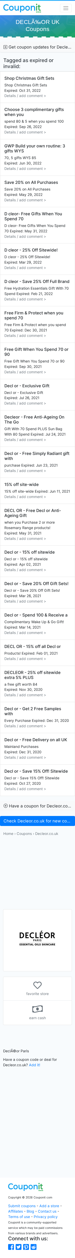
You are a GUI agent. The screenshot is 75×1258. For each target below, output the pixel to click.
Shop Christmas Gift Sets (29, 87)
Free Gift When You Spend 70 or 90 (36, 360)
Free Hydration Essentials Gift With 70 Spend (37, 290)
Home (8, 833)
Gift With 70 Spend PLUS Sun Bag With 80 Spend (35, 428)
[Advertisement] (37, 873)
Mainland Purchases (35, 748)
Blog (30, 1211)
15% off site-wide (37, 490)
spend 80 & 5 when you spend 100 (34, 120)
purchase (36, 462)
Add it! (34, 1065)
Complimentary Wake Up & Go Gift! (36, 624)
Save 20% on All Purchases (31, 191)
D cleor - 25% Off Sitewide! (31, 259)
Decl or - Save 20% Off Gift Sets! (36, 592)
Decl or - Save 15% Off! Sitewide (36, 780)
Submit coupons (22, 1206)
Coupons (24, 833)
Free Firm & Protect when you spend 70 (35, 324)
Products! (32, 652)
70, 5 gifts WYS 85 (34, 157)
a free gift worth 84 (32, 683)
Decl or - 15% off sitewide (29, 561)
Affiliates (15, 1211)
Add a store (49, 1206)
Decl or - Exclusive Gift (26, 394)
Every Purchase (36, 717)
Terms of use (19, 1216)
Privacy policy (46, 1216)
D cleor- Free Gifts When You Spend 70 (34, 225)
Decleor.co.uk (46, 833)
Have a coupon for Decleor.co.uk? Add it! (41, 805)
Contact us (47, 1211)
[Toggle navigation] (66, 8)
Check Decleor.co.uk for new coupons (39, 820)
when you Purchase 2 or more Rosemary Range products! (32, 524)
